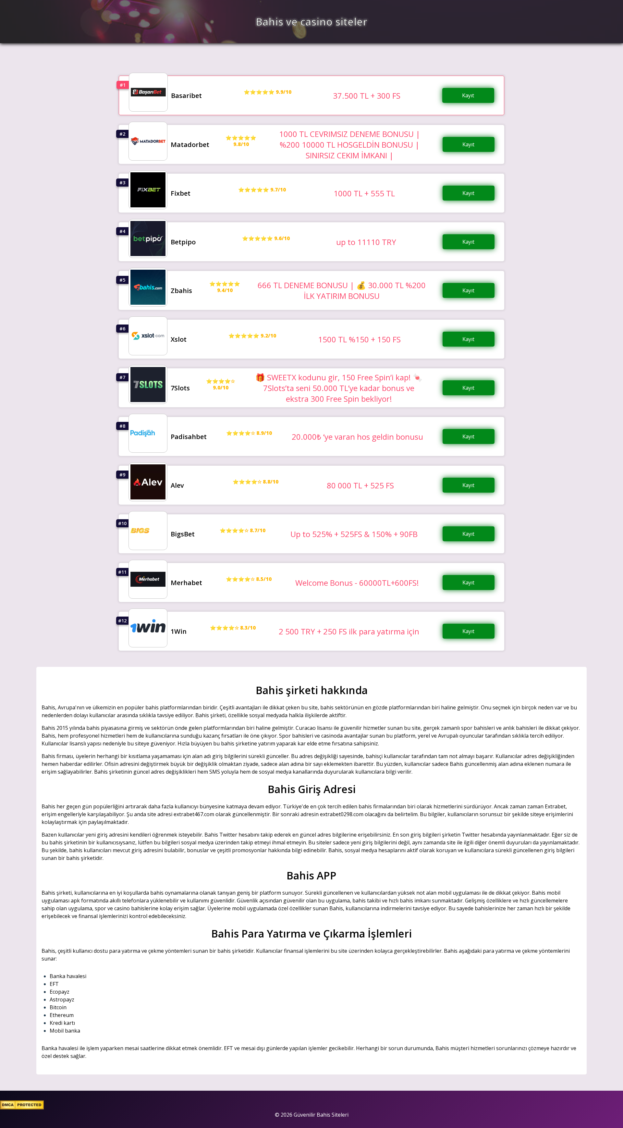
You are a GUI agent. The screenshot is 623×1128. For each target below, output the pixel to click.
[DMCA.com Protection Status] (22, 1107)
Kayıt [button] (468, 95)
